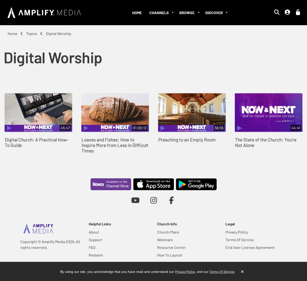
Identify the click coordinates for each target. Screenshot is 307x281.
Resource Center (171, 247)
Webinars (165, 239)
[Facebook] (171, 200)
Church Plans (168, 232)
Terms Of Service (239, 239)
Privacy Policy (236, 232)
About (94, 232)
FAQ (92, 247)
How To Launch (170, 255)
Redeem (96, 255)
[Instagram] (153, 200)
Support (95, 239)
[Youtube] (135, 200)
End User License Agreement (250, 247)
